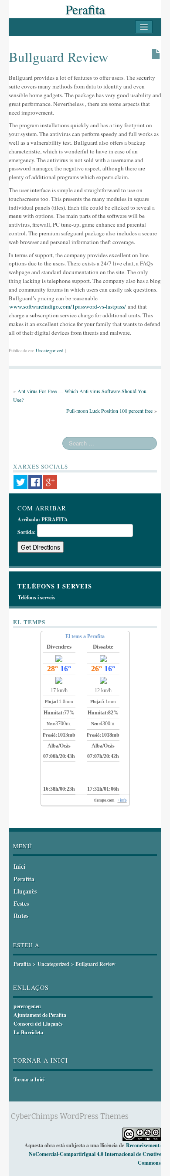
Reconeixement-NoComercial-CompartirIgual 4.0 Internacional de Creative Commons (95, 1154)
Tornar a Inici (29, 1079)
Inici (19, 866)
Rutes (21, 915)
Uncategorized (49, 350)
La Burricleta (28, 1032)
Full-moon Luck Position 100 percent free (109, 410)
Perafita (85, 9)
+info (122, 800)
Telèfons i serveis (36, 597)
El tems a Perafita (85, 636)
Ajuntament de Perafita (40, 1015)
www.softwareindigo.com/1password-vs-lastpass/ (67, 306)
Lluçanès (25, 891)
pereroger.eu (27, 1006)
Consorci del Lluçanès (38, 1023)
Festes (21, 903)
